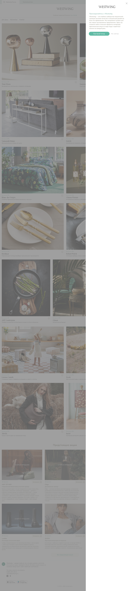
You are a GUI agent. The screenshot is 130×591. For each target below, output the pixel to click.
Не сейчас (115, 34)
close (126, 3)
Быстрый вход (99, 34)
